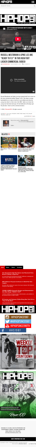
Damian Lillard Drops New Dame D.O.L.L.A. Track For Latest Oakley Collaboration (26, 150)
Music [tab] (7, 267)
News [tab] (2, 267)
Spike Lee (8, 114)
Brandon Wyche (23, 443)
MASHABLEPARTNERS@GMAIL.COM (13, 432)
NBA (21, 113)
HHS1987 (14, 113)
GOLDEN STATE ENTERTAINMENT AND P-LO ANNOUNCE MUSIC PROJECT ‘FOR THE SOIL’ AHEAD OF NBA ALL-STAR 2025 (26, 169)
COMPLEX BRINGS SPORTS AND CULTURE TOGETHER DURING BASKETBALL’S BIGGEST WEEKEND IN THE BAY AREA (9, 168)
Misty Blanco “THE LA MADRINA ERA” (9, 149)
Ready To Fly (25, 113)
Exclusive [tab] (19, 267)
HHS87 (18, 113)
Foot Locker (8, 113)
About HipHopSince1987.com (18, 439)
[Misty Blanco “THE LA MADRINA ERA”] (9, 142)
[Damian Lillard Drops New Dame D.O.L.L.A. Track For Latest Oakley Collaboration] (26, 142)
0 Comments (27, 64)
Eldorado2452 (6, 64)
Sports (33, 116)
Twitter (12, 125)
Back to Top (33, 443)
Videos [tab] (13, 267)
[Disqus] (18, 197)
